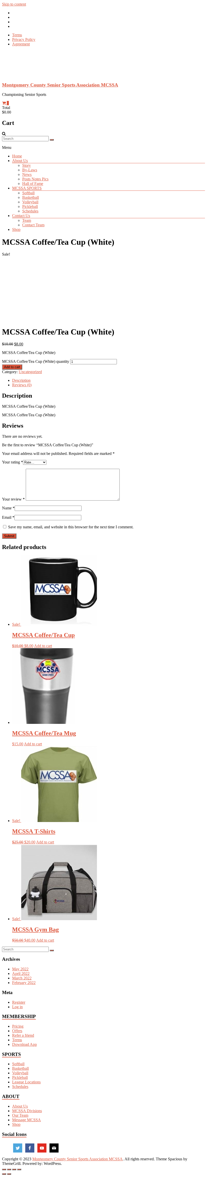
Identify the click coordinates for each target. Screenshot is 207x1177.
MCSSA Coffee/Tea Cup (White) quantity (35, 361)
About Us (20, 160)
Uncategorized (30, 372)
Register (18, 1002)
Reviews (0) (22, 385)
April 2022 (21, 973)
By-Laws (29, 170)
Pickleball (30, 206)
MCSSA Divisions (27, 1111)
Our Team (20, 1115)
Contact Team (33, 225)
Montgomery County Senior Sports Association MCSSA (60, 85)
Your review (13, 499)
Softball (28, 193)
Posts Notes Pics (35, 179)
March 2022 (22, 978)
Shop (16, 229)
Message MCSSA (26, 1120)
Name (8, 508)
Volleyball (30, 202)
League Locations (26, 1082)
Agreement (21, 44)
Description (21, 380)
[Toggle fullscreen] (14, 1169)
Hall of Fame (32, 183)
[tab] (108, 380)
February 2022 (24, 982)
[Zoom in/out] (19, 1169)
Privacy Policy (23, 39)
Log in (17, 1007)
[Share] (9, 1169)
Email (8, 517)
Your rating (12, 462)
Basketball (30, 197)
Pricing (17, 1026)
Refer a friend (23, 1035)
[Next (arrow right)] (9, 1174)
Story (26, 165)
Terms (17, 35)
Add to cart (12, 367)
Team (26, 220)
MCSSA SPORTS (27, 188)
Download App (24, 1044)
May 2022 (20, 969)
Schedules (30, 211)
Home (17, 156)
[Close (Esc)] (4, 1169)
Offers (17, 1031)
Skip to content (14, 4)
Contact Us (21, 215)
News (27, 174)
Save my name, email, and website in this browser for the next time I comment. (71, 527)
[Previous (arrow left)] (4, 1174)
